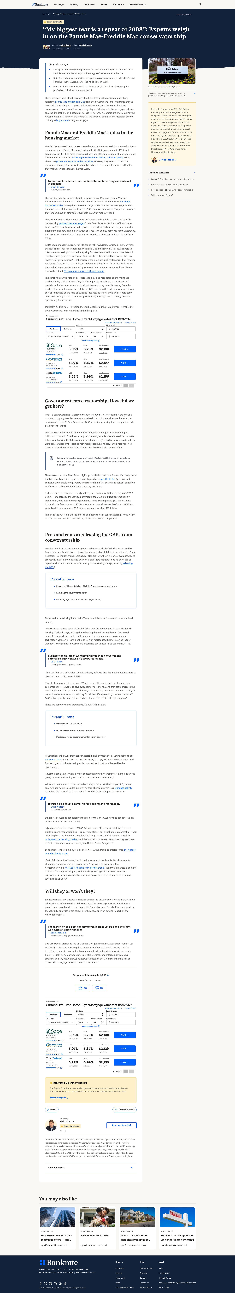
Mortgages (46, 14)
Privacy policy (164, 1273)
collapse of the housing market (61, 839)
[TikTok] (65, 1283)
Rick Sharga (66, 45)
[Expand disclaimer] (194, 93)
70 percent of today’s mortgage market (84, 271)
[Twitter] (45, 1283)
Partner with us (146, 1287)
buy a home (62, 120)
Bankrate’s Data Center (124, 1287)
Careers (143, 1278)
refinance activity (123, 787)
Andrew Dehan (89, 1245)
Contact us (144, 1283)
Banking (118, 1273)
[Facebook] (40, 1283)
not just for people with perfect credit (84, 867)
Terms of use (164, 1287)
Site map (143, 1273)
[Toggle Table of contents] (195, 173)
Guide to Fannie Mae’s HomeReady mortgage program (134, 1239)
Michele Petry (86, 45)
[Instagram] (50, 1283)
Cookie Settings (165, 1278)
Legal (161, 1268)
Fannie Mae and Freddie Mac (70, 101)
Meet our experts (58, 1097)
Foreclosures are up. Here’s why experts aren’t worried (177, 1237)
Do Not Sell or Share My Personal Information (177, 1283)
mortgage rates (53, 759)
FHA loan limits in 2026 (94, 1235)
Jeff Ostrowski (50, 1245)
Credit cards (120, 1278)
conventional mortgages (72, 223)
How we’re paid (146, 1268)
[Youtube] (60, 1283)
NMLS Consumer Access (79, 1269)
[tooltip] (108, 975)
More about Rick (166, 159)
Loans (117, 1283)
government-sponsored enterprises (74, 161)
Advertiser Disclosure (184, 14)
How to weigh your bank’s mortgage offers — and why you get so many (56, 1239)
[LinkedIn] (55, 1283)
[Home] (40, 4)
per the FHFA (108, 478)
